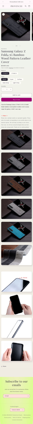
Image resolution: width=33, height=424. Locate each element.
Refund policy (27, 415)
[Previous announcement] (3, 1)
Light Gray (16, 83)
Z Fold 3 (5, 73)
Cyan (11, 79)
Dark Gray (6, 83)
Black (4, 79)
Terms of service (17, 417)
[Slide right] (20, 46)
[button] (3, 6)
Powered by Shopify (17, 415)
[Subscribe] (28, 396)
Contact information (17, 420)
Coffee (19, 79)
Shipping (11, 67)
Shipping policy (26, 417)
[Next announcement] (30, 1)
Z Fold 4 (14, 73)
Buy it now (16, 99)
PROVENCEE (9, 415)
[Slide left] (13, 46)
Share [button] (4, 366)
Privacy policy (7, 417)
